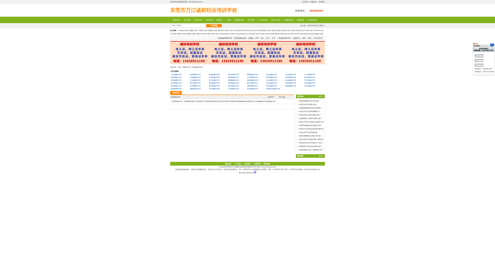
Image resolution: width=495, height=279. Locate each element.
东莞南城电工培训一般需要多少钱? (311, 150)
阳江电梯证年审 (195, 83)
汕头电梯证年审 (271, 74)
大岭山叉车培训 (234, 30)
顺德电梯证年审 (252, 74)
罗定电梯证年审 (252, 89)
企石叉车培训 (269, 34)
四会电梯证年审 (233, 86)
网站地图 (267, 164)
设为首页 (305, 2)
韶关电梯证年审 (176, 77)
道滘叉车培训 (285, 30)
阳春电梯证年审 (197, 67)
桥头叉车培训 (289, 34)
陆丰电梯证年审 (309, 77)
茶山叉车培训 (250, 34)
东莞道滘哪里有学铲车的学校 (309, 101)
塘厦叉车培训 (191, 34)
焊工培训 (209, 20)
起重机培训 (288, 20)
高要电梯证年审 (252, 86)
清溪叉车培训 (201, 34)
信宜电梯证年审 (309, 83)
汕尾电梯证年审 (290, 77)
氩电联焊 (300, 20)
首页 (179, 67)
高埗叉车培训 (245, 30)
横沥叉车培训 (279, 34)
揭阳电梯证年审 (195, 89)
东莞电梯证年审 (176, 80)
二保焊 (228, 20)
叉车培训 (187, 20)
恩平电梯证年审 (176, 83)
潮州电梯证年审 (176, 89)
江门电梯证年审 (309, 74)
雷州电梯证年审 (233, 83)
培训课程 (257, 164)
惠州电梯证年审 (271, 77)
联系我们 (322, 2)
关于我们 (238, 164)
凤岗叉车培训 (181, 34)
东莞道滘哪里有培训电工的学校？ (310, 136)
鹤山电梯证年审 (290, 80)
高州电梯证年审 (176, 86)
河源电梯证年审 (195, 77)
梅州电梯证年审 (233, 77)
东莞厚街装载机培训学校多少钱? (310, 125)
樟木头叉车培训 (255, 30)
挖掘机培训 (239, 20)
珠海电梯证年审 (214, 74)
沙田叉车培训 (295, 30)
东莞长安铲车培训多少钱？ (308, 104)
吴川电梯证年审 (271, 83)
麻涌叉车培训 (266, 30)
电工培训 (198, 20)
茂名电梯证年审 (290, 83)
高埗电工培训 (318, 34)
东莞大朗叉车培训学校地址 (308, 132)
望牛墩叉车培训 (223, 30)
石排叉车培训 (260, 34)
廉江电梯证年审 (252, 83)
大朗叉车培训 (211, 34)
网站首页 (176, 20)
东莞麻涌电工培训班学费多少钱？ (310, 118)
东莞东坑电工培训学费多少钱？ (310, 115)
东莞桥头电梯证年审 (273, 89)
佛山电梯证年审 (233, 74)
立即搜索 (214, 26)
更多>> (321, 96)
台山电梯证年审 (271, 80)
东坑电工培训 (183, 30)
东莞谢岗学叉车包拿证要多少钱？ (310, 146)
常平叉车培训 (299, 34)
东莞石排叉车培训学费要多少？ (310, 111)
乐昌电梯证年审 (214, 77)
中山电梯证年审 (195, 80)
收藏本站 (313, 2)
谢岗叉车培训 (309, 34)
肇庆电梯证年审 (214, 86)
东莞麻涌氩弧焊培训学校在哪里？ (310, 108)
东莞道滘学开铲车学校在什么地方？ (311, 143)
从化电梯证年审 (290, 74)
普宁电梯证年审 (214, 89)
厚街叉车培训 (305, 30)
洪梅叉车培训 (276, 30)
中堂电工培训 (202, 30)
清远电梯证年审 (271, 86)
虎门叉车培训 (315, 30)
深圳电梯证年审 (195, 74)
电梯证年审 (186, 67)
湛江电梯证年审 (214, 80)
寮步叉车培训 (230, 34)
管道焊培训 (312, 20)
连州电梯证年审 (309, 86)
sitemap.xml (271, 167)
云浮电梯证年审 (233, 89)
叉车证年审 (263, 20)
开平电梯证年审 (309, 80)
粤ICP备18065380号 (246, 173)
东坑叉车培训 (240, 34)
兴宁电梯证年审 (252, 77)
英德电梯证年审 (290, 86)
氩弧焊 (219, 20)
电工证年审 (275, 20)
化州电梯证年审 (195, 86)
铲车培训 (251, 20)
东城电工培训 (193, 30)
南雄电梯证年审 (252, 80)
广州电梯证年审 (176, 74)
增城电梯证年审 (233, 80)
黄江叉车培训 (220, 34)
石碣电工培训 (212, 30)
